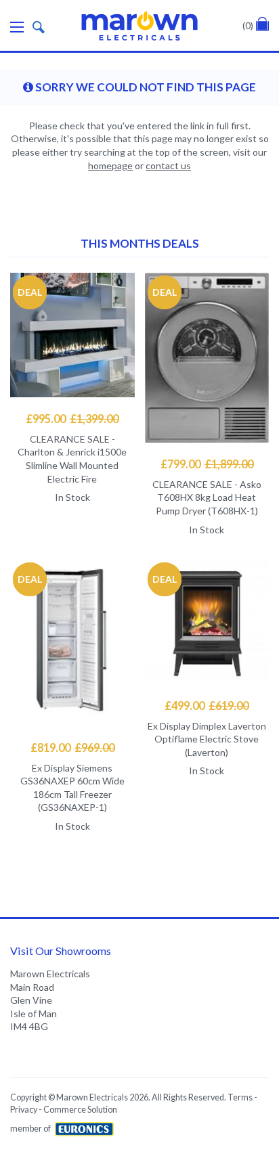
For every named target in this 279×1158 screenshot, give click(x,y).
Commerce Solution (80, 1110)
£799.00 (206, 464)
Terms (240, 1097)
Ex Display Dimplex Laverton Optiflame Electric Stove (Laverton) (207, 739)
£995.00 (72, 418)
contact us (168, 165)
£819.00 (72, 747)
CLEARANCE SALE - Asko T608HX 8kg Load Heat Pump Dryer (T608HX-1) (206, 497)
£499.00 (207, 705)
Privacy (23, 1110)
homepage (110, 165)
